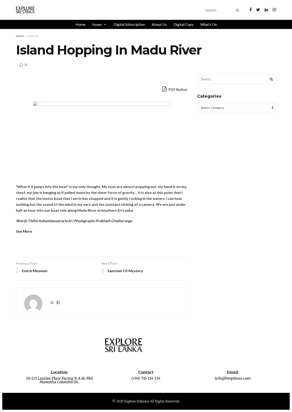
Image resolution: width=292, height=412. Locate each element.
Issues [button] (97, 24)
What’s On (208, 24)
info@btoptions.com (233, 378)
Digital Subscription (129, 24)
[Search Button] (238, 10)
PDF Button (177, 89)
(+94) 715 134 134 (145, 378)
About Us (159, 24)
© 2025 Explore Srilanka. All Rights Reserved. (146, 401)
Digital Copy (183, 24)
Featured (32, 36)
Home (80, 24)
